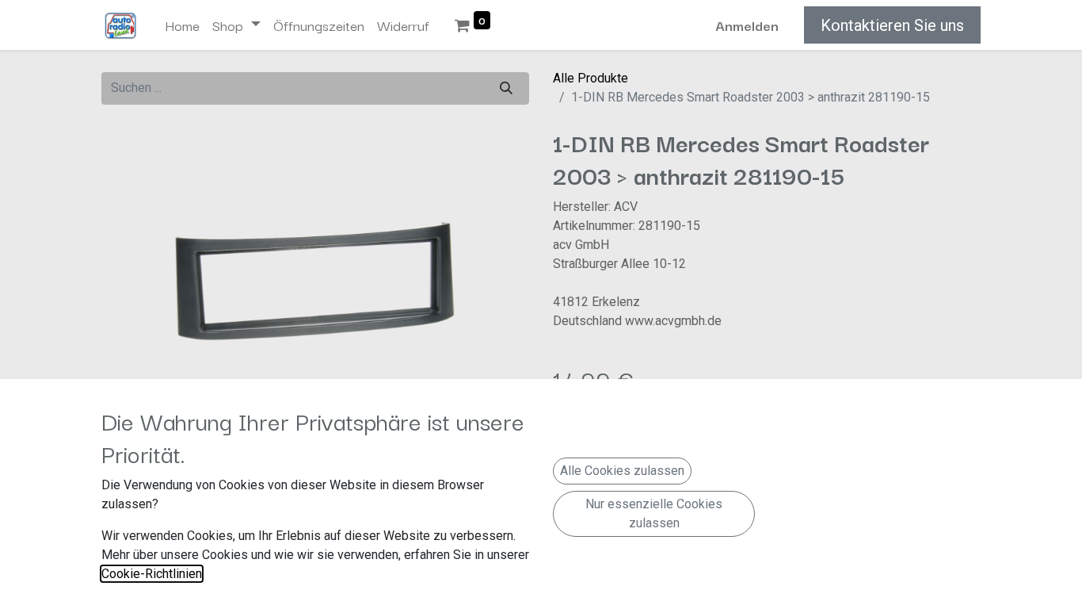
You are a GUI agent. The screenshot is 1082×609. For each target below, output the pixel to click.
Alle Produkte (590, 78)
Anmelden (747, 25)
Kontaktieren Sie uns (892, 25)
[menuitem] (182, 25)
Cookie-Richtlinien (151, 573)
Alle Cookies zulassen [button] (622, 470)
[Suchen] (506, 88)
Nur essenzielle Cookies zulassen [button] (653, 513)
